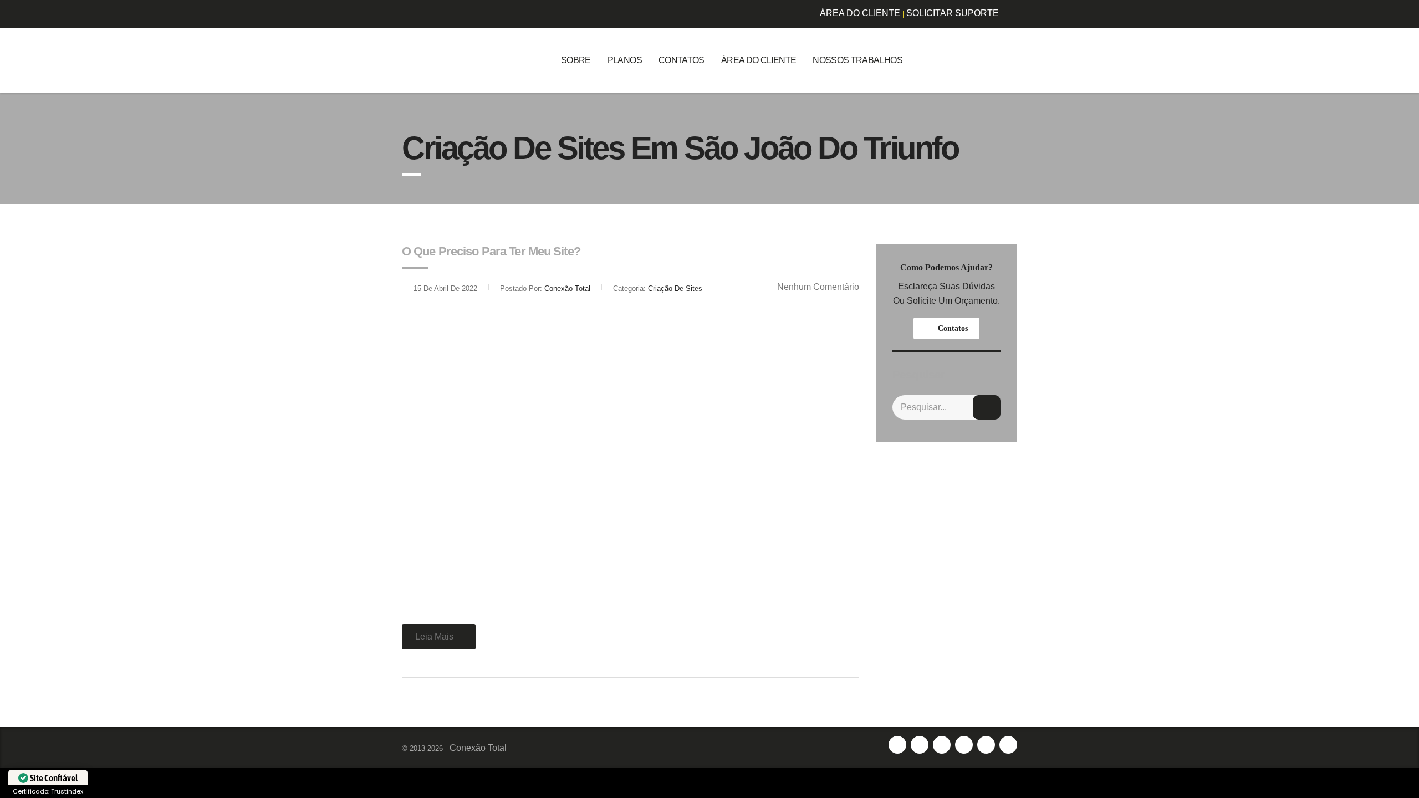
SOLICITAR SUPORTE (952, 13)
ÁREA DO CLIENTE (860, 13)
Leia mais (434, 636)
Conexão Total (478, 748)
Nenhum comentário (818, 286)
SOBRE (576, 60)
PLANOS (625, 60)
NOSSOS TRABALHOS (857, 60)
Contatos (953, 328)
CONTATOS (682, 60)
